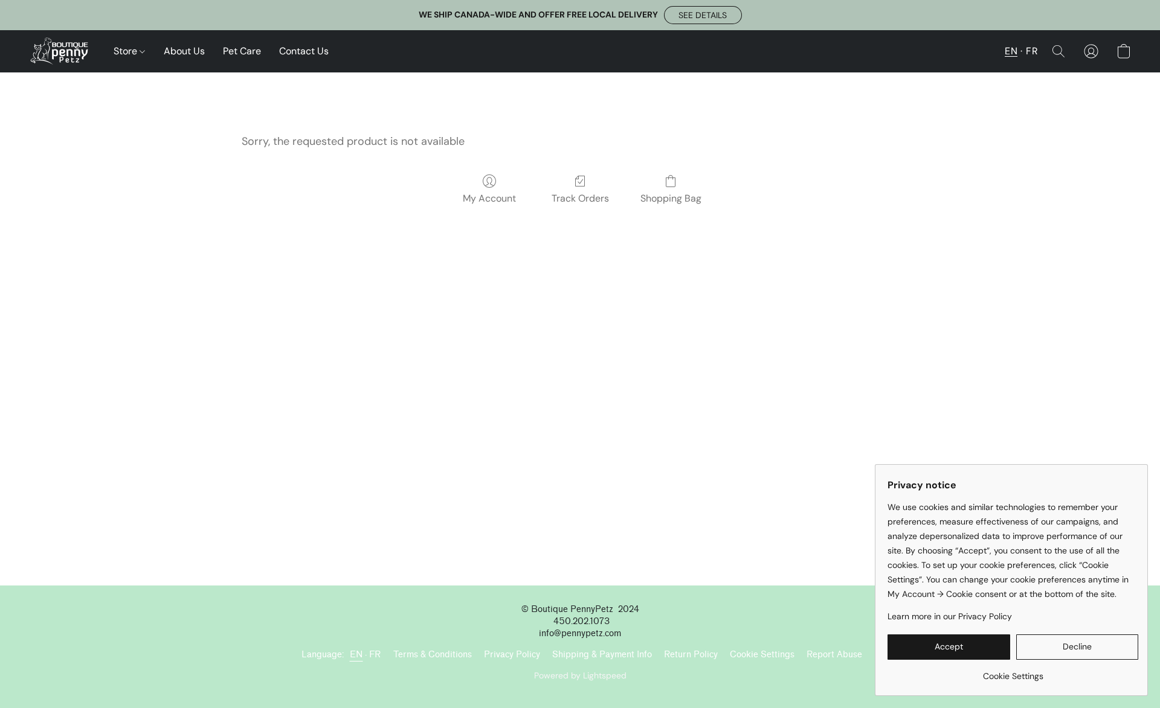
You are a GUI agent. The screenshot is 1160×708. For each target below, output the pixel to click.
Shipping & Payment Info (602, 654)
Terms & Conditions (432, 654)
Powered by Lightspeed (580, 675)
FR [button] (1032, 51)
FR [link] (375, 654)
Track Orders (580, 198)
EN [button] (1011, 51)
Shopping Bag (670, 198)
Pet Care (242, 51)
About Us (184, 51)
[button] (703, 15)
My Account (489, 198)
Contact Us (304, 51)
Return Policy (691, 654)
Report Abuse (834, 654)
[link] (1013, 671)
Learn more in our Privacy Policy (950, 616)
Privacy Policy (512, 654)
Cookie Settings (762, 654)
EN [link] (356, 654)
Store (127, 51)
